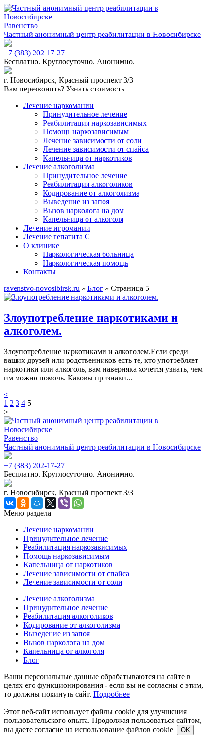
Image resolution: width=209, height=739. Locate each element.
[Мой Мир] (37, 503)
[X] (50, 503)
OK (185, 730)
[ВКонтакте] (10, 503)
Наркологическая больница (88, 254)
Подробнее (111, 694)
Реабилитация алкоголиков (88, 184)
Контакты (39, 272)
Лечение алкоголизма (59, 166)
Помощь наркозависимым (86, 131)
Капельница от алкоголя (83, 219)
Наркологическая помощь (85, 263)
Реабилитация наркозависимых (95, 123)
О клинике (41, 245)
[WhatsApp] (78, 503)
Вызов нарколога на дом (83, 210)
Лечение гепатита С (56, 237)
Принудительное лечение (85, 114)
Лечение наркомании (58, 105)
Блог (31, 660)
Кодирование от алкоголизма (91, 193)
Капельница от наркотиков (87, 158)
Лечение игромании (56, 228)
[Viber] (64, 503)
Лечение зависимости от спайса (96, 149)
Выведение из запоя (76, 202)
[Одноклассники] (23, 503)
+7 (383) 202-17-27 (34, 53)
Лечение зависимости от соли (92, 140)
